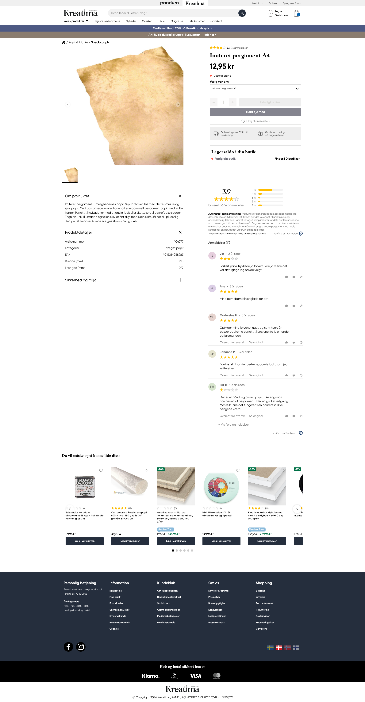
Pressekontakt (216, 622)
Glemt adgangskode (168, 609)
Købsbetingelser (265, 622)
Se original (256, 342)
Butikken (273, 3)
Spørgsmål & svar (292, 3)
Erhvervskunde (118, 616)
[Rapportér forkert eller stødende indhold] (301, 277)
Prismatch (214, 597)
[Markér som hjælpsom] (287, 277)
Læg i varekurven (84, 540)
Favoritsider (116, 603)
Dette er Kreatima (218, 590)
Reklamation (263, 616)
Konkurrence (215, 609)
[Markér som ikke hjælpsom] (294, 277)
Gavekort (261, 628)
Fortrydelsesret (264, 603)
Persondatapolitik (120, 622)
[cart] (296, 13)
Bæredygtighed (217, 603)
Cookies (114, 628)
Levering (260, 597)
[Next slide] (178, 104)
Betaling (260, 590)
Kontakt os (257, 3)
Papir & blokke (78, 42)
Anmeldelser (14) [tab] (219, 242)
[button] (76, 21)
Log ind (279, 11)
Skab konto (281, 15)
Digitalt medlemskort (169, 597)
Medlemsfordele (166, 622)
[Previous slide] (67, 104)
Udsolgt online (270, 102)
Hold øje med (255, 112)
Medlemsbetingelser (168, 616)
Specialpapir (100, 42)
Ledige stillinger (217, 616)
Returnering (262, 609)
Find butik (115, 597)
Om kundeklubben (167, 590)
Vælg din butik (225, 158)
